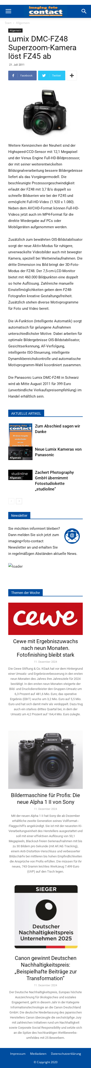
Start (8, 23)
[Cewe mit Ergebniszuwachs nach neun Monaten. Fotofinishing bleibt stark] (45, 619)
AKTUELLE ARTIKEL (26, 413)
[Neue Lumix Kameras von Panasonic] (20, 453)
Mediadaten (38, 1054)
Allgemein (23, 23)
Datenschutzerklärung (66, 1054)
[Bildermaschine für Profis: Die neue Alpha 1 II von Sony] (45, 756)
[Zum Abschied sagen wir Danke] (20, 439)
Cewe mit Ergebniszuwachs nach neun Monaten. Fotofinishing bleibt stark (45, 648)
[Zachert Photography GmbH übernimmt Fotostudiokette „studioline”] (20, 475)
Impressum (17, 1054)
